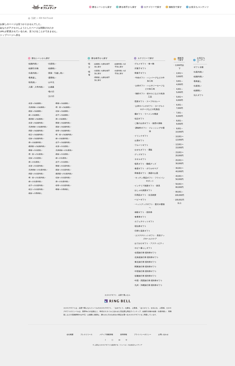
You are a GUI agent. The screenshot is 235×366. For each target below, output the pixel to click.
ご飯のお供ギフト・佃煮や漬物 (148, 123)
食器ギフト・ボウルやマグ (146, 168)
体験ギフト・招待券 (143, 212)
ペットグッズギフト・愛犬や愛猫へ (150, 206)
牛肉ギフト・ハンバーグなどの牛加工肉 (150, 79)
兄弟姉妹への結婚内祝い (38, 127)
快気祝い (32, 82)
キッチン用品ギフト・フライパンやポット (150, 179)
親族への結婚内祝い (63, 127)
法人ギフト (199, 95)
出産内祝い (33, 73)
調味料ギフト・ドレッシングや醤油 (150, 129)
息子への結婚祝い (62, 115)
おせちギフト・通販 (143, 150)
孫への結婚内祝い (35, 142)
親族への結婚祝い (35, 111)
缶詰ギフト (139, 119)
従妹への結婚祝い (62, 111)
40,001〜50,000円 (179, 177)
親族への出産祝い (62, 154)
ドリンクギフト (141, 136)
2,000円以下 (179, 67)
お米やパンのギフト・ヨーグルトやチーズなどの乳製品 (150, 107)
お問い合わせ (163, 334)
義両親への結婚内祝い (37, 146)
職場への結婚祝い (62, 103)
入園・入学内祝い (36, 87)
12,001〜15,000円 (179, 146)
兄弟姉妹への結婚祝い (37, 107)
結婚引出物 (33, 68)
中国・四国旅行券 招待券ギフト (149, 280)
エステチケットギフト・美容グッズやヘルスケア (150, 237)
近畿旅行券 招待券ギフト (146, 276)
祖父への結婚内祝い (36, 135)
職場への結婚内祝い (63, 123)
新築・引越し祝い (56, 73)
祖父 (89, 65)
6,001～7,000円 (179, 106)
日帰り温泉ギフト (142, 231)
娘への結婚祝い (35, 115)
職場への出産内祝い (63, 166)
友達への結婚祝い (35, 103)
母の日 (51, 92)
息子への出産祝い (62, 162)
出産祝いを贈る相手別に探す (102, 72)
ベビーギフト (140, 200)
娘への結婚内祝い (62, 138)
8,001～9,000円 (179, 122)
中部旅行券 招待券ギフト (146, 271)
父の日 (51, 96)
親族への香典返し (35, 193)
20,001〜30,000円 (179, 161)
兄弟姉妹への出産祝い (64, 150)
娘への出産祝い (62, 158)
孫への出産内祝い (62, 181)
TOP (33, 18)
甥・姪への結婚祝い (63, 107)
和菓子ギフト (140, 73)
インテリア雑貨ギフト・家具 (147, 186)
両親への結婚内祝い (36, 131)
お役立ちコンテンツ (199, 7)
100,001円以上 (179, 201)
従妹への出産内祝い (63, 178)
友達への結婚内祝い (36, 123)
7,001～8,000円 (179, 114)
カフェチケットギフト (144, 221)
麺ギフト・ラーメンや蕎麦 (146, 114)
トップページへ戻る (10, 35)
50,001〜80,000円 (179, 185)
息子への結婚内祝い (63, 142)
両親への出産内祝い (36, 174)
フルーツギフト (141, 145)
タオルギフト (140, 159)
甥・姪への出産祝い (36, 154)
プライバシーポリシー (142, 334)
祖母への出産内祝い (63, 185)
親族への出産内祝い (63, 170)
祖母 (89, 73)
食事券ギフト (140, 217)
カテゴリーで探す (152, 7)
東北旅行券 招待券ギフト (146, 262)
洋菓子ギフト (140, 68)
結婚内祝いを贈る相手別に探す (122, 65)
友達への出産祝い (62, 146)
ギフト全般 (199, 67)
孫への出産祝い (35, 162)
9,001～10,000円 (179, 130)
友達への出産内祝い (36, 166)
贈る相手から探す (128, 7)
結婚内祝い (33, 64)
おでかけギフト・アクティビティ (149, 243)
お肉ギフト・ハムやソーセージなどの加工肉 (150, 87)
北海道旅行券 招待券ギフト (147, 257)
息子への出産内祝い (36, 185)
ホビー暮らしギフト (143, 248)
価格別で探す (175, 7)
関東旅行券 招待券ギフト (146, 267)
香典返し (32, 78)
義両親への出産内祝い (64, 174)
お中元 (51, 82)
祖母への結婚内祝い (63, 131)
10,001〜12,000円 (179, 138)
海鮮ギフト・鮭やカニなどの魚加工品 (150, 95)
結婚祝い (52, 68)
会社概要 (70, 334)
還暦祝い (52, 78)
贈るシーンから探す (102, 7)
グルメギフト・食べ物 (144, 64)
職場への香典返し (62, 189)
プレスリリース (86, 334)
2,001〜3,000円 (179, 74)
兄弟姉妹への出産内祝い (38, 170)
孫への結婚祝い (62, 119)
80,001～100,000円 (179, 193)
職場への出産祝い (35, 150)
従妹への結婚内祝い (36, 138)
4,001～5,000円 (179, 90)
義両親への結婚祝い (36, 119)
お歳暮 (51, 87)
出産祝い (52, 64)
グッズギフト (140, 154)
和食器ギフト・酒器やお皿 (146, 173)
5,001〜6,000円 (179, 98)
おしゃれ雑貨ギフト (143, 190)
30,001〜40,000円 (179, 169)
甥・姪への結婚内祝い (64, 135)
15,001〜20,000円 (179, 154)
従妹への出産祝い (35, 158)
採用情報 (123, 334)
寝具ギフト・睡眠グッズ (145, 164)
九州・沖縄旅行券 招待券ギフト (149, 285)
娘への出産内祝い (35, 181)
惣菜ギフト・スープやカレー (147, 101)
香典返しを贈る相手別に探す (102, 78)
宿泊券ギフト (140, 226)
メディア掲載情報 (106, 334)
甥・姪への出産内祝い (37, 178)
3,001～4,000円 (179, 82)
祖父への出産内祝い (36, 189)
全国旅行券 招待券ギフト (146, 253)
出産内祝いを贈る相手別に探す (122, 72)
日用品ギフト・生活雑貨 (145, 195)
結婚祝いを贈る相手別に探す (102, 65)
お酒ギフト (139, 140)
